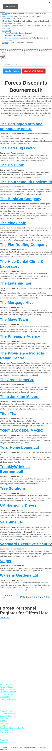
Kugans (3, 721)
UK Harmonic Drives (18, 505)
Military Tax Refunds (7, 689)
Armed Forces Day (6, 694)
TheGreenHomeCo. (17, 380)
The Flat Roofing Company (24, 245)
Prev (22, 596)
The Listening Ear (16, 283)
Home (4, 14)
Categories (6, 26)
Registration (6, 31)
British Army (4, 697)
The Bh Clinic (12, 165)
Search (2, 55)
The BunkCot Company (20, 199)
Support (5, 43)
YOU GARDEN (5, 733)
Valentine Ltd (11, 522)
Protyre (2, 726)
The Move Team (14, 319)
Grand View (4, 718)
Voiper (5, 561)
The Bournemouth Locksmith (26, 182)
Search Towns (12, 71)
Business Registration (13, 38)
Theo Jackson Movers (19, 397)
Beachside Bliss (6, 716)
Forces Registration (12, 33)
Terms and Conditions (8, 742)
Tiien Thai (8, 414)
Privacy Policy (5, 740)
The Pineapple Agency (20, 336)
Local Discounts (8, 16)
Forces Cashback (6, 687)
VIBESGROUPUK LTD (8, 714)
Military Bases (7, 21)
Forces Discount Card (8, 692)
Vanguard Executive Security (26, 544)
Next (46, 596)
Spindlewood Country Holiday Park (12, 728)
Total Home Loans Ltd (19, 447)
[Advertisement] (26, 650)
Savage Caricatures (7, 711)
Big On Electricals (6, 730)
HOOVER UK (5, 723)
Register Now (5, 618)
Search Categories (33, 71)
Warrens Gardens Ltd (19, 575)
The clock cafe (13, 223)
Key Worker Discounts (8, 699)
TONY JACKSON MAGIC (21, 430)
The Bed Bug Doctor (18, 148)
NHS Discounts (5, 685)
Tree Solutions (13, 488)
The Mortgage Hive (17, 302)
